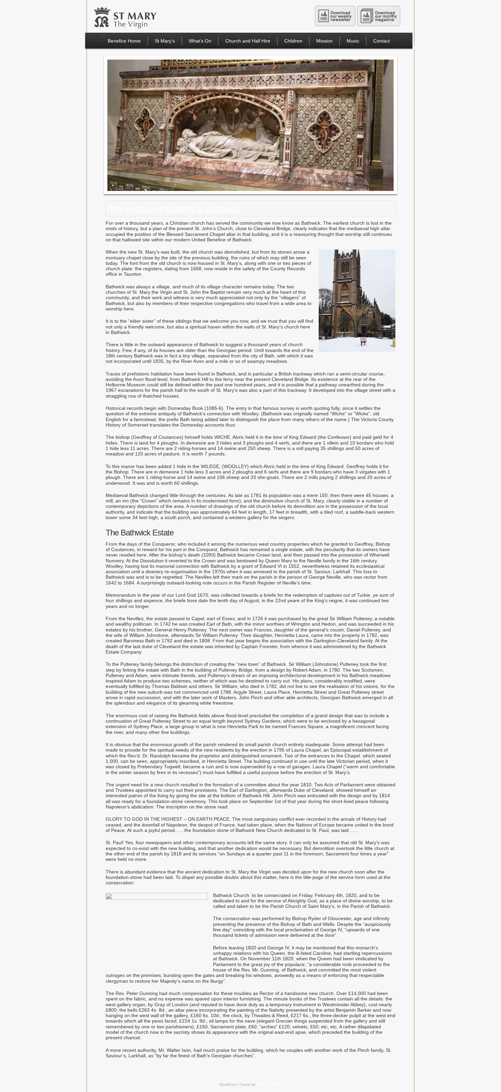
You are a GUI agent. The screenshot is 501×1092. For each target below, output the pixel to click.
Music (353, 41)
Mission (324, 41)
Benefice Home (124, 41)
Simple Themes (269, 1084)
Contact (381, 41)
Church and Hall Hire (247, 41)
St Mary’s (165, 41)
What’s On (200, 41)
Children (293, 41)
